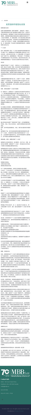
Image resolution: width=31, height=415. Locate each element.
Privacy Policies (19, 411)
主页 (2, 20)
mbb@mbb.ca (5, 386)
